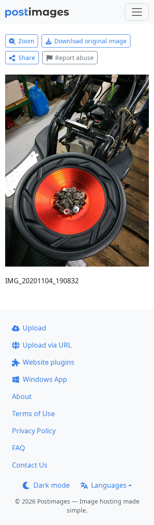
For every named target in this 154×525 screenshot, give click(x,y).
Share (26, 58)
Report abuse (74, 58)
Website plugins (48, 362)
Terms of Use (33, 413)
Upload (34, 328)
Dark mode (51, 485)
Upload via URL (47, 345)
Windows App (45, 379)
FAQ (18, 448)
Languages (109, 485)
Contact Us (29, 465)
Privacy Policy (34, 430)
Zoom (26, 41)
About (22, 396)
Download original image (90, 41)
